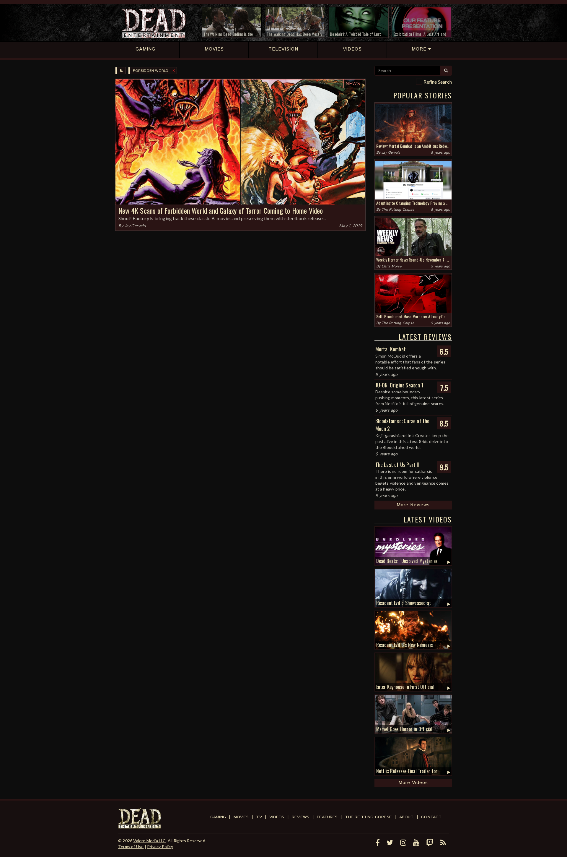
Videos (276, 817)
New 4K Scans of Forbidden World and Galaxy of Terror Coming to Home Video (220, 210)
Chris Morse (391, 266)
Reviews (300, 817)
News (353, 83)
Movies (241, 817)
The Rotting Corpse (398, 209)
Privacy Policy (160, 846)
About (406, 817)
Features (327, 817)
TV (259, 817)
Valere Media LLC (149, 840)
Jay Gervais (135, 225)
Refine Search (437, 82)
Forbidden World (150, 70)
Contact (431, 817)
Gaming (218, 817)
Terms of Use (131, 846)
